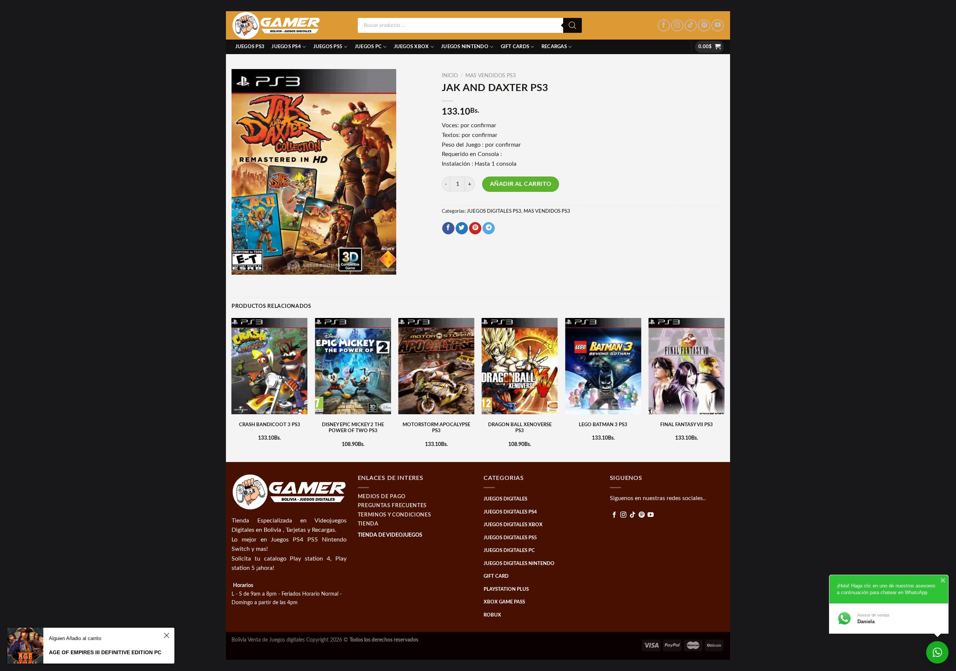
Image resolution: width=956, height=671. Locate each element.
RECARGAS (554, 46)
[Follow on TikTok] (691, 25)
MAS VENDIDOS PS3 (490, 75)
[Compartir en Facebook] (448, 228)
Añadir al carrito (521, 184)
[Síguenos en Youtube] (717, 25)
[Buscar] (572, 25)
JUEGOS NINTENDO (464, 46)
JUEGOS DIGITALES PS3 (494, 211)
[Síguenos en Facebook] (664, 25)
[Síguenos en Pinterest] (704, 25)
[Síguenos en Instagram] (677, 25)
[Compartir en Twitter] (462, 228)
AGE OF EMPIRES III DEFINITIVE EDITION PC (105, 652)
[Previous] (232, 389)
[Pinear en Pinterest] (475, 228)
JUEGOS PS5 (328, 46)
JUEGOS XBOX (411, 46)
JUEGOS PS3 (250, 46)
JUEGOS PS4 (286, 46)
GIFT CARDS (515, 46)
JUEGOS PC (368, 46)
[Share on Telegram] (488, 228)
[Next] (724, 389)
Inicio (450, 75)
